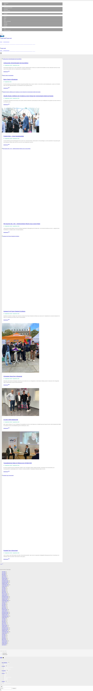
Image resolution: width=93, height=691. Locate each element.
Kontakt (3, 681)
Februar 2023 (4, 625)
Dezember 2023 (5, 612)
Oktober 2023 (4, 614)
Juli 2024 (3, 603)
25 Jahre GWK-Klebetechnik (10, 419)
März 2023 (4, 623)
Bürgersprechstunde (7, 30)
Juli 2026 (3, 571)
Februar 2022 (4, 640)
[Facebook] (1, 36)
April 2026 (4, 575)
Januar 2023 (4, 626)
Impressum (4, 653)
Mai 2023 (4, 621)
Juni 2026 (4, 573)
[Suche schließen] (1, 686)
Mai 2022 (4, 636)
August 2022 (4, 633)
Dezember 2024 (5, 596)
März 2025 (4, 592)
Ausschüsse (6, 9)
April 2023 (4, 622)
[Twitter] (2, 36)
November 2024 (5, 597)
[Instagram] (3, 36)
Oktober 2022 (4, 630)
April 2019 (4, 644)
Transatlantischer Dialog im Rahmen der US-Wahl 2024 (17, 463)
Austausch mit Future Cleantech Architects (14, 311)
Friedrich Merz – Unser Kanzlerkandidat (13, 136)
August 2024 (4, 601)
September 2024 (5, 600)
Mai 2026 (4, 574)
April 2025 (4, 591)
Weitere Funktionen (7, 10)
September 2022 (5, 631)
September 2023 (5, 616)
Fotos (5, 19)
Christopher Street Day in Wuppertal (12, 376)
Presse (5, 18)
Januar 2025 (4, 595)
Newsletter (5, 22)
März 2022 (4, 639)
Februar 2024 (4, 609)
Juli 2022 (3, 634)
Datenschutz (4, 654)
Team (5, 28)
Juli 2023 (3, 618)
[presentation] (32, 59)
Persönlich (4, 670)
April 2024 (4, 606)
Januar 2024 (4, 610)
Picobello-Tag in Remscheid (10, 550)
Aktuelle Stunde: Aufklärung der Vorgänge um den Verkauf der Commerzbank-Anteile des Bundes (28, 96)
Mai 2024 (4, 605)
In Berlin (3, 666)
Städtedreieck (6, 3)
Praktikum (5, 25)
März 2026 (4, 576)
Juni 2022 (4, 635)
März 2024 (4, 608)
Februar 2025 (4, 593)
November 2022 (5, 629)
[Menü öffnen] (1, 53)
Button (8, 46)
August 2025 (4, 586)
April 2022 (4, 638)
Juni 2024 (4, 604)
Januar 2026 (4, 579)
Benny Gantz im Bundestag (10, 79)
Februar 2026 (4, 578)
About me (4, 31)
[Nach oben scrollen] (1, 658)
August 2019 (4, 643)
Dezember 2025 (5, 580)
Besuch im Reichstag (7, 21)
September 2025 (5, 584)
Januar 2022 (4, 642)
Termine (5, 16)
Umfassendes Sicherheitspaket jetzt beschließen (15, 63)
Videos (5, 4)
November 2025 (5, 582)
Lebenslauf (5, 13)
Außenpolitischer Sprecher (8, 7)
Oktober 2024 (4, 599)
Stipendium (5, 24)
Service (3, 673)
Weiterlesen (6, 71)
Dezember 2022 (5, 627)
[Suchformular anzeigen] (1, 34)
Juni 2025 (4, 588)
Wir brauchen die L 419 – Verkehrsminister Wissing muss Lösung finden (21, 223)
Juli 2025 (3, 587)
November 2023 (5, 613)
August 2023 (4, 617)
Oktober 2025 (4, 583)
